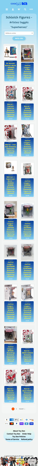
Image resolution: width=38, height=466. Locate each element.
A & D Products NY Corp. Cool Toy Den (21, 456)
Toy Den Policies (19, 436)
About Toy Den (19, 431)
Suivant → (22, 409)
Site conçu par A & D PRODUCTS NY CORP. (19, 461)
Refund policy (27, 439)
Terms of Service (12, 439)
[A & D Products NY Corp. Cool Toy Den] (19, 4)
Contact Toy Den (13, 433)
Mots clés (19, 38)
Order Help (26, 433)
